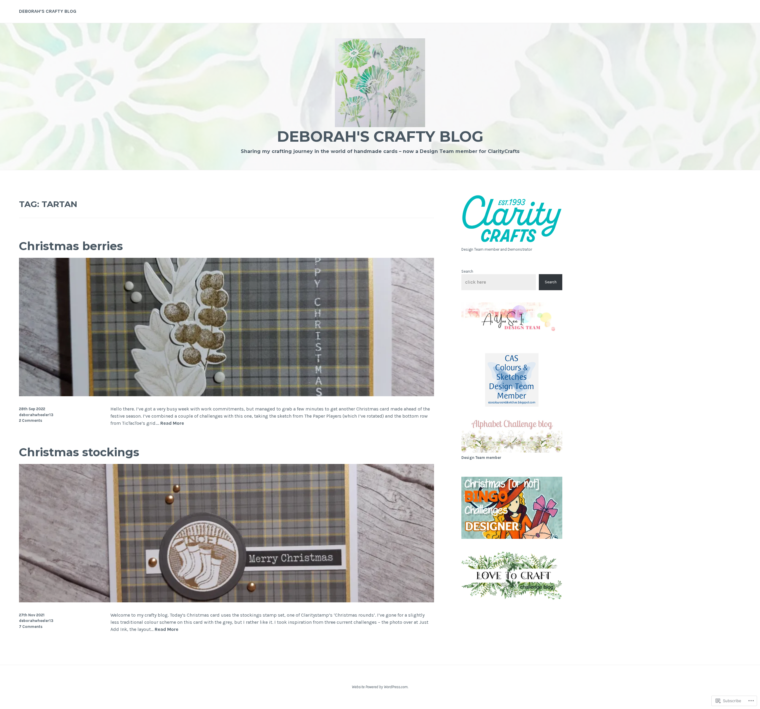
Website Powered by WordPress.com (380, 687)
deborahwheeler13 (36, 415)
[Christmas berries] (226, 394)
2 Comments (30, 420)
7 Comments (30, 626)
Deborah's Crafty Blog (380, 136)
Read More (172, 423)
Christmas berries (71, 246)
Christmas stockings (79, 452)
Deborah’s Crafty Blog (47, 11)
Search (467, 271)
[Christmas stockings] (226, 601)
